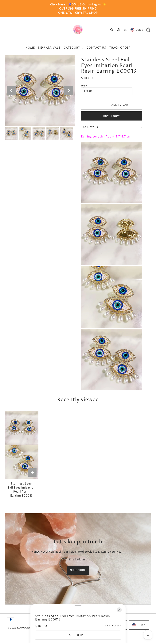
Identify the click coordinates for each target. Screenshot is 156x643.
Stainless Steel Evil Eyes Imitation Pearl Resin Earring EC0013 (21, 490)
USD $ (139, 29)
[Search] (112, 30)
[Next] (68, 90)
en (125, 29)
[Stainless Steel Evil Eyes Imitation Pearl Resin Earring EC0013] (22, 445)
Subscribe (78, 570)
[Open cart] (148, 29)
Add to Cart (120, 104)
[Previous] (11, 90)
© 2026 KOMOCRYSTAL (22, 627)
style (84, 86)
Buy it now (111, 115)
